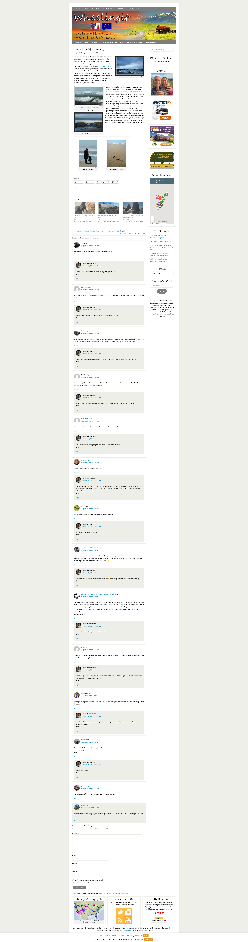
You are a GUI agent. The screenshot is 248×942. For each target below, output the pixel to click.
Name (75, 855)
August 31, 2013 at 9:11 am (92, 526)
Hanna (83, 740)
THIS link (125, 108)
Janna (83, 647)
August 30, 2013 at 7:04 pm (90, 377)
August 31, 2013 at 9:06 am (92, 626)
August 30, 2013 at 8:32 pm (90, 509)
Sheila (83, 331)
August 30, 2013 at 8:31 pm (90, 462)
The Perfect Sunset (105, 66)
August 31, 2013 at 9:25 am (92, 266)
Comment (76, 833)
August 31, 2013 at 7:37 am (90, 696)
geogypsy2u (85, 460)
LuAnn (83, 805)
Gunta (83, 506)
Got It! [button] (145, 936)
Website (75, 872)
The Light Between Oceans (118, 92)
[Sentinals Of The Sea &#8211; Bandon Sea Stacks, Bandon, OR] (133, 208)
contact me (127, 930)
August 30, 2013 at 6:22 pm (90, 333)
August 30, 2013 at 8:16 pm (90, 421)
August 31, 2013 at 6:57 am (90, 650)
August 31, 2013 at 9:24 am (92, 310)
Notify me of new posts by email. (85, 883)
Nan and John (85, 419)
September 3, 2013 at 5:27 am (91, 808)
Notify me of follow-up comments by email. (88, 880)
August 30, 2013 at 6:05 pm (90, 289)
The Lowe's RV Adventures (90, 548)
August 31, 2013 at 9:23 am (92, 397)
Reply (76, 258)
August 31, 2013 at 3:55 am (90, 550)
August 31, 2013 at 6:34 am (90, 596)
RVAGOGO (84, 287)
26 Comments (99, 53)
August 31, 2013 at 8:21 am (90, 742)
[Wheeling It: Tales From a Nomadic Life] (124, 13)
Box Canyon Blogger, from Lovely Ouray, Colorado (98, 594)
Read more (149, 939)
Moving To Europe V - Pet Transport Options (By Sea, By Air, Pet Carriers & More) (161, 247)
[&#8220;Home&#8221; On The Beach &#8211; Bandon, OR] (85, 208)
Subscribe (162, 291)
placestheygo (85, 786)
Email (74, 864)
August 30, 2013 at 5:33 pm (90, 246)
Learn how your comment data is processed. (113, 893)
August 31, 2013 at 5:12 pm (90, 788)
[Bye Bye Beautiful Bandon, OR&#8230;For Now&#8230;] (109, 208)
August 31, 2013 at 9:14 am (92, 439)
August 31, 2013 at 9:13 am (92, 480)
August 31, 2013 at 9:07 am (92, 573)
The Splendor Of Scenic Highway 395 (161, 241)
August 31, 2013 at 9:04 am (92, 716)
